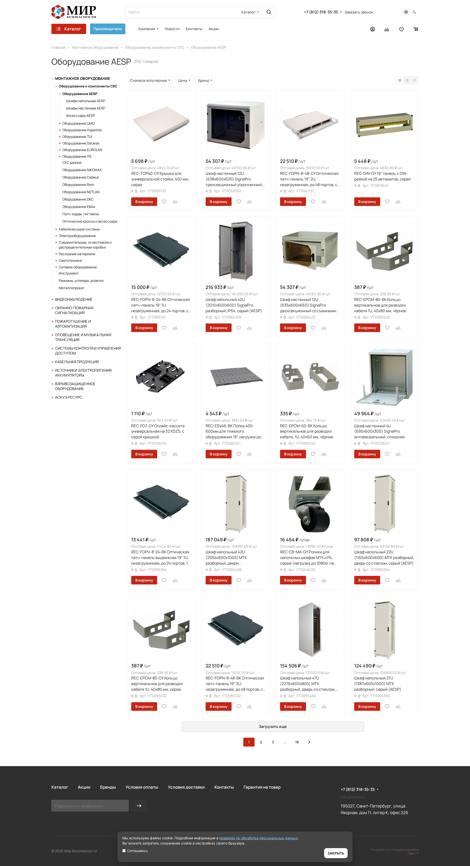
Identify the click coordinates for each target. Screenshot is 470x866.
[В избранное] (164, 201)
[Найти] (269, 12)
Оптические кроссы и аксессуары (89, 221)
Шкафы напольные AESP (85, 100)
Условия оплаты (142, 787)
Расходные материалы (77, 253)
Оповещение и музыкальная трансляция (83, 337)
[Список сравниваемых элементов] (387, 28)
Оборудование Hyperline (82, 130)
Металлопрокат (71, 287)
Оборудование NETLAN (81, 192)
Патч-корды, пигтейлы (80, 214)
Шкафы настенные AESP (85, 108)
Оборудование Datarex (80, 143)
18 (297, 742)
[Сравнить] (175, 201)
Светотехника (70, 260)
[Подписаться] (139, 805)
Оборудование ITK (77, 156)
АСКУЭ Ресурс (68, 397)
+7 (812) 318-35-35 (321, 12)
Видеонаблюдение (74, 299)
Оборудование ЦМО (78, 123)
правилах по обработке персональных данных (258, 838)
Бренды (108, 787)
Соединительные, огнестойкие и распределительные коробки (85, 244)
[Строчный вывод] (407, 80)
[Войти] (372, 28)
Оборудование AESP (79, 93)
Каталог (59, 787)
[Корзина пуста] (416, 28)
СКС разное (72, 162)
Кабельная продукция (77, 361)
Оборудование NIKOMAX (82, 169)
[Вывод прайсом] (414, 80)
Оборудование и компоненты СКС (88, 86)
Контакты (224, 787)
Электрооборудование (77, 235)
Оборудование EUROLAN (82, 149)
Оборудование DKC (78, 199)
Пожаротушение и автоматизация (73, 324)
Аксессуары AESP (80, 115)
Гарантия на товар (262, 787)
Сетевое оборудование (78, 267)
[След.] (309, 742)
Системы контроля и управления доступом (88, 351)
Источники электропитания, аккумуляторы (83, 373)
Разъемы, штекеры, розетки (81, 280)
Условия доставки (186, 787)
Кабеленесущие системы (79, 229)
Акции (84, 787)
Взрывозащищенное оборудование (75, 386)
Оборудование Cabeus (80, 177)
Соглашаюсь (137, 851)
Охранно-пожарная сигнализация (74, 310)
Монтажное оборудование (82, 78)
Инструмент (69, 273)
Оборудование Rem (78, 184)
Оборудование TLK (77, 136)
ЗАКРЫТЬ (336, 853)
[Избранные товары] (401, 28)
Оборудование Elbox (78, 206)
